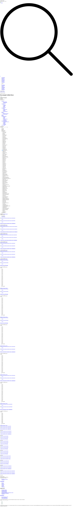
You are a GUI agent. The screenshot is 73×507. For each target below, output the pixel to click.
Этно (4, 211)
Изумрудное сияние (6, 177)
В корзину (1, 225)
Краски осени (5, 182)
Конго (4, 106)
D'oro (4, 136)
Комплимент (5, 180)
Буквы (4, 108)
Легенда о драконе (6, 184)
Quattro (4, 159)
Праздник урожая (5, 198)
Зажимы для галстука (6, 121)
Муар (4, 191)
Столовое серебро (4, 116)
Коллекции (3, 78)
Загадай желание (5, 175)
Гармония (4, 172)
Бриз (4, 169)
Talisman (4, 164)
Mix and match (5, 156)
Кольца (3, 482)
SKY (4, 161)
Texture (4, 165)
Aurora (4, 132)
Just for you (5, 152)
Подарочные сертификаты (5, 493)
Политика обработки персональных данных (7, 492)
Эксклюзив (3, 79)
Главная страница (2, 91)
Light (4, 153)
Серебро (3, 485)
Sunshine (4, 163)
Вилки (4, 117)
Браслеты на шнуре (5, 113)
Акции (3, 486)
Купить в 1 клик (5, 225)
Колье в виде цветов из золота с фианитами (6, 409)
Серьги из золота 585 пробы (4, 443)
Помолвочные (5, 102)
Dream (4, 139)
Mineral (4, 155)
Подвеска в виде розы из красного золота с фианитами (7, 223)
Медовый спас (5, 188)
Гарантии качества (4, 491)
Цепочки (4, 107)
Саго (4, 203)
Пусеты (4, 104)
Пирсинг (4, 123)
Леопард (4, 185)
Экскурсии (3, 81)
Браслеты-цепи (5, 114)
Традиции (4, 207)
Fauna (4, 143)
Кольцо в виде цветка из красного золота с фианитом (7, 473)
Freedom (4, 147)
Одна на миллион (5, 194)
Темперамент (5, 206)
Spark (4, 162)
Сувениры (4, 124)
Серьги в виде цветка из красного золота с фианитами (7, 248)
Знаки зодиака (5, 109)
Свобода (4, 204)
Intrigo (4, 151)
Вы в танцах (5, 171)
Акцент (4, 167)
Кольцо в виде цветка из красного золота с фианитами (7, 380)
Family (4, 142)
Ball (4, 133)
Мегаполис (5, 187)
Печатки (4, 103)
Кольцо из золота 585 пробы (4, 265)
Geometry (4, 148)
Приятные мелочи (6, 199)
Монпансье (5, 190)
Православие (5, 197)
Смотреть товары (2, 214)
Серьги (3, 483)
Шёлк (4, 210)
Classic (4, 135)
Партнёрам (3, 80)
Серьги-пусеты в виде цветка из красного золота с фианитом (8, 240)
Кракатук (4, 181)
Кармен (4, 179)
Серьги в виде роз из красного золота (5, 458)
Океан (4, 195)
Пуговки (4, 200)
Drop (4, 140)
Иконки (4, 110)
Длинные (4, 105)
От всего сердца (5, 196)
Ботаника (4, 168)
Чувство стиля (5, 209)
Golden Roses (5, 150)
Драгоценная (5, 174)
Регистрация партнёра (5, 498)
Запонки (4, 122)
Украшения (3, 77)
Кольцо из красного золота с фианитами (5, 468)
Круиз (4, 183)
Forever (4, 145)
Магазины (3, 82)
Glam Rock (5, 149)
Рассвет (4, 201)
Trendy (4, 166)
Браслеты (3, 112)
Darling (4, 137)
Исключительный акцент (6, 178)
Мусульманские (5, 111)
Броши (3, 115)
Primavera (4, 158)
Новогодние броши (6, 193)
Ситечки (4, 119)
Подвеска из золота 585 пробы (4, 463)
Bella (4, 134)
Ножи (4, 118)
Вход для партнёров (4, 497)
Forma (4, 146)
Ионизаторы (5, 120)
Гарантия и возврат (4, 490)
